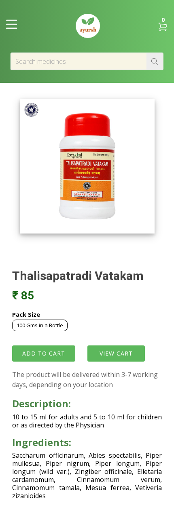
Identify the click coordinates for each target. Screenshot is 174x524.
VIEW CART (116, 353)
